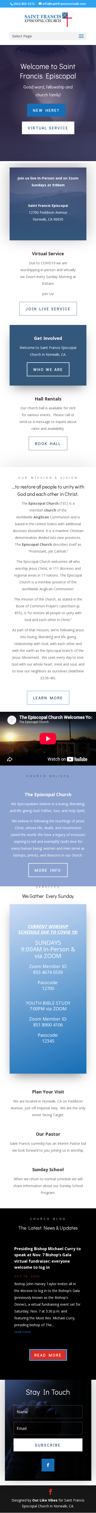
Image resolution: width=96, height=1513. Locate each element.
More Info (48, 870)
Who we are (48, 369)
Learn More (48, 697)
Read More (48, 1354)
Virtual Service (48, 127)
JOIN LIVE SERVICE (48, 308)
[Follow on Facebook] (48, 1465)
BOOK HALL (48, 443)
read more (22, 1331)
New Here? (46, 110)
